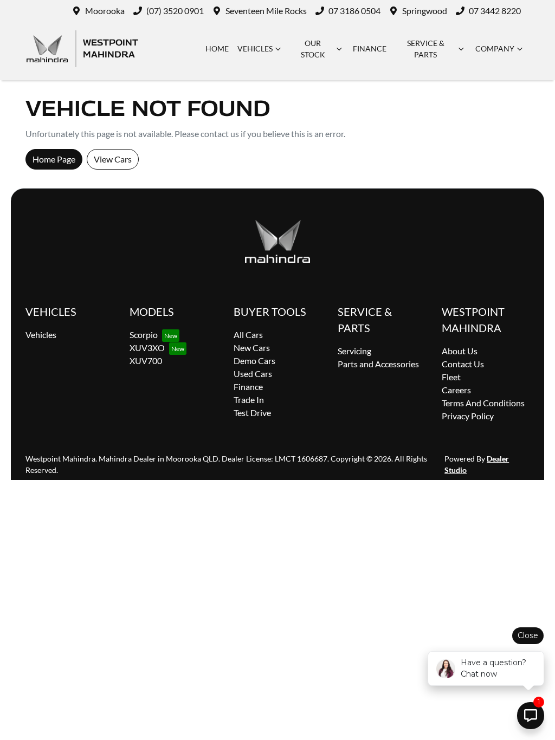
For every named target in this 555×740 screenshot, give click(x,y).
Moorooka (105, 10)
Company (494, 48)
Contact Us (463, 364)
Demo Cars (254, 360)
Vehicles (255, 48)
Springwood (424, 10)
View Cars (113, 159)
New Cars (252, 347)
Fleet (451, 377)
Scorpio (144, 334)
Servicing (354, 351)
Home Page (54, 159)
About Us (459, 351)
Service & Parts (425, 48)
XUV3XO (147, 347)
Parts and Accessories (378, 364)
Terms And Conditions (483, 403)
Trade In (249, 399)
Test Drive (252, 412)
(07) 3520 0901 (175, 10)
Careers (456, 390)
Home (217, 48)
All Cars (248, 334)
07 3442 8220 (495, 10)
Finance (369, 48)
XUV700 (146, 360)
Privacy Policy (468, 416)
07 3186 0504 (354, 10)
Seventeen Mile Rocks (266, 10)
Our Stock (313, 48)
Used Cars (253, 373)
